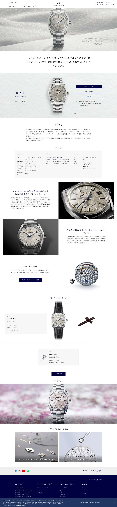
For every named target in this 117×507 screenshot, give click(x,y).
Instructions (59, 157)
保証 (61, 490)
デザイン (39, 490)
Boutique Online (100, 2)
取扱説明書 (62, 494)
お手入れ (62, 492)
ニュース (85, 484)
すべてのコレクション (19, 487)
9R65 (54, 157)
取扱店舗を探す (89, 91)
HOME (16, 9)
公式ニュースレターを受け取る (93, 471)
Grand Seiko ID (111, 4)
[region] (58, 502)
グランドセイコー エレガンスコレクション (23, 496)
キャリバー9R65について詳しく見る (30, 279)
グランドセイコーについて (42, 487)
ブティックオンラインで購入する (89, 86)
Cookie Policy (21, 505)
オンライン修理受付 (64, 487)
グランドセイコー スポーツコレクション (22, 494)
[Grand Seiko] (58, 4)
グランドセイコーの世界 (28, 6)
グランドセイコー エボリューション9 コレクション (24, 490)
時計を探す (59, 373)
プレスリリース (85, 487)
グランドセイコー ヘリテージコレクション (23, 492)
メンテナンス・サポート (67, 484)
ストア (84, 493)
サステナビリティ (40, 492)
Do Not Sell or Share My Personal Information (89, 502)
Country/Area (14, 2)
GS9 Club (110, 2)
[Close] (114, 502)
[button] (2, 323)
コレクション (13, 6)
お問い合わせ (63, 496)
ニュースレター (100, 4)
